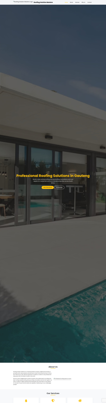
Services (77, 2)
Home (66, 2)
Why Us (83, 2)
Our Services (59, 187)
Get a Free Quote (47, 187)
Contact (89, 2)
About (71, 2)
